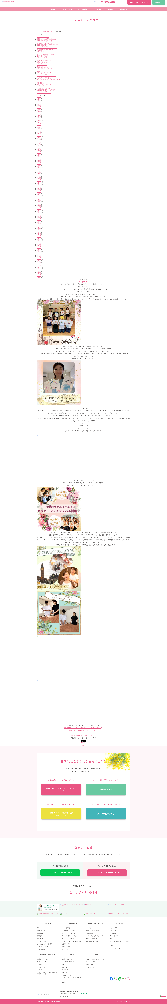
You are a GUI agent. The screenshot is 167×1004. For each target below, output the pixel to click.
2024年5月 (39, 105)
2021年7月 (39, 138)
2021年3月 (39, 143)
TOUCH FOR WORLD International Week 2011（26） (47, 89)
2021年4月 (39, 142)
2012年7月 (39, 245)
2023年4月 (39, 115)
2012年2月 (39, 250)
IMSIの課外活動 (114, 936)
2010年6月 (39, 274)
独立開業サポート (91, 933)
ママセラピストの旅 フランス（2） (44, 77)
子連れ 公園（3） (40, 80)
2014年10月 (39, 212)
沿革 (111, 938)
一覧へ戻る (84, 743)
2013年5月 (39, 233)
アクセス (122, 2)
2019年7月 (39, 157)
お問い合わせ (41, 970)
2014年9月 (39, 213)
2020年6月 (39, 153)
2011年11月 (39, 254)
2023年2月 (39, 117)
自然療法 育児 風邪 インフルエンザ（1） (45, 68)
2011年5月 (39, 261)
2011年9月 (39, 256)
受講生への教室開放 (91, 938)
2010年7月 (39, 273)
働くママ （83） (40, 73)
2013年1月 (39, 238)
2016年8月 (39, 187)
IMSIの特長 (40, 928)
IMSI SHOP (65, 967)
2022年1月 (39, 133)
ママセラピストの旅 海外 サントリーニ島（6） (46, 76)
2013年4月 (39, 234)
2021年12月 (39, 134)
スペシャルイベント (67, 949)
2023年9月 (39, 111)
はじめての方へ (41, 938)
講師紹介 (39, 936)
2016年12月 (39, 182)
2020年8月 (39, 150)
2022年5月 (39, 128)
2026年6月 (39, 98)
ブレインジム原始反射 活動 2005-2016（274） (46, 49)
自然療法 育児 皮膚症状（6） (43, 67)
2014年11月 (39, 211)
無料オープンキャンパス (139, 2)
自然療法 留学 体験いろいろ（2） (44, 62)
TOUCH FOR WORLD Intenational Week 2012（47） (47, 90)
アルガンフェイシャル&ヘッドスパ (71, 941)
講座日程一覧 (41, 930)
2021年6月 (39, 139)
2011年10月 (39, 255)
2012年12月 (39, 239)
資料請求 (158, 2)
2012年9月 (39, 243)
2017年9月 (39, 171)
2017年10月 (39, 170)
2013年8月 (39, 229)
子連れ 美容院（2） (41, 83)
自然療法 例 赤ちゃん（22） (43, 55)
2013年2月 (39, 237)
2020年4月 (39, 155)
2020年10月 (39, 148)
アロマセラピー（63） (41, 51)
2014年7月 (39, 216)
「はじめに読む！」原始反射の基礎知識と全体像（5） (47, 39)
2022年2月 (39, 132)
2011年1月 (39, 266)
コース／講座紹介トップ (68, 928)
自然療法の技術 (66, 946)
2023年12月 (39, 110)
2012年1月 (39, 251)
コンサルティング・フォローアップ (95, 936)
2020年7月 (39, 151)
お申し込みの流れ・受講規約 (45, 944)
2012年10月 (39, 241)
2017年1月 (39, 181)
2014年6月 (39, 217)
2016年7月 (39, 188)
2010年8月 (39, 272)
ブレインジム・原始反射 (68, 938)
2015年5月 (39, 204)
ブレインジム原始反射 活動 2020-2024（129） (46, 46)
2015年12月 (39, 195)
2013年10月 (39, 227)
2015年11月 (39, 196)
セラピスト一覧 (90, 967)
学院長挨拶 (113, 930)
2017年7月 (39, 173)
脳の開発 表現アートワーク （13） (44, 84)
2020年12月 (39, 145)
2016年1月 (39, 194)
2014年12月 (39, 210)
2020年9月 (39, 149)
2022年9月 (39, 123)
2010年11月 (39, 268)
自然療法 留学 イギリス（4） (43, 63)
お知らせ (64, 982)
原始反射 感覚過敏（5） (42, 45)
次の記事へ (83, 745)
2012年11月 (39, 240)
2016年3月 (39, 192)
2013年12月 (39, 224)
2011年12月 (39, 252)
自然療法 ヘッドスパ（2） (42, 71)
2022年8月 (39, 125)
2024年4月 (39, 106)
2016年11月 (39, 183)
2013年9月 (39, 228)
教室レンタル (89, 964)
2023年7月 (39, 112)
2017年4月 (39, 177)
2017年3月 (39, 178)
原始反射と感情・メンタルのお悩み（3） (45, 40)
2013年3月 (39, 235)
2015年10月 (39, 198)
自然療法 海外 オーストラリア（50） (44, 60)
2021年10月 (39, 137)
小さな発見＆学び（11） (41, 50)
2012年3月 (39, 249)
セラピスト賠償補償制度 (92, 930)
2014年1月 (39, 223)
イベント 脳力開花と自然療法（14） (44, 93)
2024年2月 (39, 109)
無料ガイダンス (41, 961)
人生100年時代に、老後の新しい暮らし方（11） (46, 54)
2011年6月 (39, 260)
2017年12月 (39, 167)
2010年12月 (39, 267)
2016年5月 (39, 189)
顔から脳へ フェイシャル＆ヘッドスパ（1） (45, 38)
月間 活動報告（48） (41, 52)
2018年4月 (39, 162)
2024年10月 (39, 104)
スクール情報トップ (115, 928)
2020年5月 (39, 154)
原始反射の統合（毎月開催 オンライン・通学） (82, 730)
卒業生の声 (40, 933)
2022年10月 (39, 122)
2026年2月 (39, 100)
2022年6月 (39, 127)
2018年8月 (39, 160)
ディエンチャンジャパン (68, 975)
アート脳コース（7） (41, 85)
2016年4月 (39, 190)
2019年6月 (39, 159)
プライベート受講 (91, 961)
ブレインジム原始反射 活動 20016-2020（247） (47, 48)
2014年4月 (39, 220)
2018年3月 (39, 164)
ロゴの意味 (113, 933)
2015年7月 (39, 201)
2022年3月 (39, 131)
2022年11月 (39, 121)
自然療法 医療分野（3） (42, 65)
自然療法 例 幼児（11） (42, 56)
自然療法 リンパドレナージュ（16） (44, 72)
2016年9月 (39, 185)
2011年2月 (39, 265)
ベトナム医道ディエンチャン (69, 936)
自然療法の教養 (66, 944)
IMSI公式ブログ (66, 964)
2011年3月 (39, 263)
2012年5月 (39, 246)
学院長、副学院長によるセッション (95, 959)
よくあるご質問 (41, 941)
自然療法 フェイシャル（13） (43, 69)
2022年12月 (39, 120)
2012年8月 (39, 244)
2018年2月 (39, 165)
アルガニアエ (65, 970)
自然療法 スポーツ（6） (42, 61)
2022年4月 (39, 129)
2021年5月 (39, 140)
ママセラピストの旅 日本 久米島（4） (45, 74)
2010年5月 (39, 276)
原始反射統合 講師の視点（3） (43, 37)
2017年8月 (39, 172)
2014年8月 (39, 215)
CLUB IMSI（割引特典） (92, 941)
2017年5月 (39, 176)
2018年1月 (39, 166)
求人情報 (88, 928)
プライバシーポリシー (124, 1001)
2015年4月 (39, 205)
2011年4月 (39, 262)
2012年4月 (39, 248)
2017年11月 (39, 168)
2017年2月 (39, 179)
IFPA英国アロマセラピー (68, 930)
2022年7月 (39, 126)
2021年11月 (39, 136)
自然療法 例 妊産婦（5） (42, 57)
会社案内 (112, 945)
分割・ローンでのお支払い (44, 946)
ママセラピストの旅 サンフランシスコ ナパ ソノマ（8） (49, 79)
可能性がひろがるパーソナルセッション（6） (45, 43)
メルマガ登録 (41, 967)
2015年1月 (39, 209)
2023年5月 (39, 114)
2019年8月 (39, 156)
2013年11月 (39, 226)
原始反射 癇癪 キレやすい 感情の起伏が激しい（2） (48, 44)
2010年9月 (39, 271)
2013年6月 (39, 232)
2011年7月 (39, 259)
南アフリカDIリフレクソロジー (70, 933)
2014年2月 (39, 222)
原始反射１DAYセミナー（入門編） (82, 735)
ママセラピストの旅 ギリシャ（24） (44, 78)
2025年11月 (39, 103)
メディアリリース (115, 948)
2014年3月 (39, 221)
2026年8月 (39, 97)
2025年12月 (39, 101)
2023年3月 (39, 116)
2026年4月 (39, 99)
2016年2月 (39, 193)
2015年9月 (39, 199)
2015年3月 (39, 206)
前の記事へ (84, 742)
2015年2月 (39, 207)
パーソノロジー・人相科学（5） (43, 91)
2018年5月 (39, 161)
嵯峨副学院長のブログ (68, 961)
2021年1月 (39, 144)
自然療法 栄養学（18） (41, 66)
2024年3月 (39, 108)
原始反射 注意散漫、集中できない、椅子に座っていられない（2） (50, 41)
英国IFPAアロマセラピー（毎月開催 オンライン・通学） (82, 728)
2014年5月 (39, 218)
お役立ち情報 (41, 949)
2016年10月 (39, 184)
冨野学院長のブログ (67, 959)
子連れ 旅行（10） (41, 82)
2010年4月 (39, 277)
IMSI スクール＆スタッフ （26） (44, 88)
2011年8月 (39, 257)
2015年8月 (39, 200)
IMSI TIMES (65, 972)
